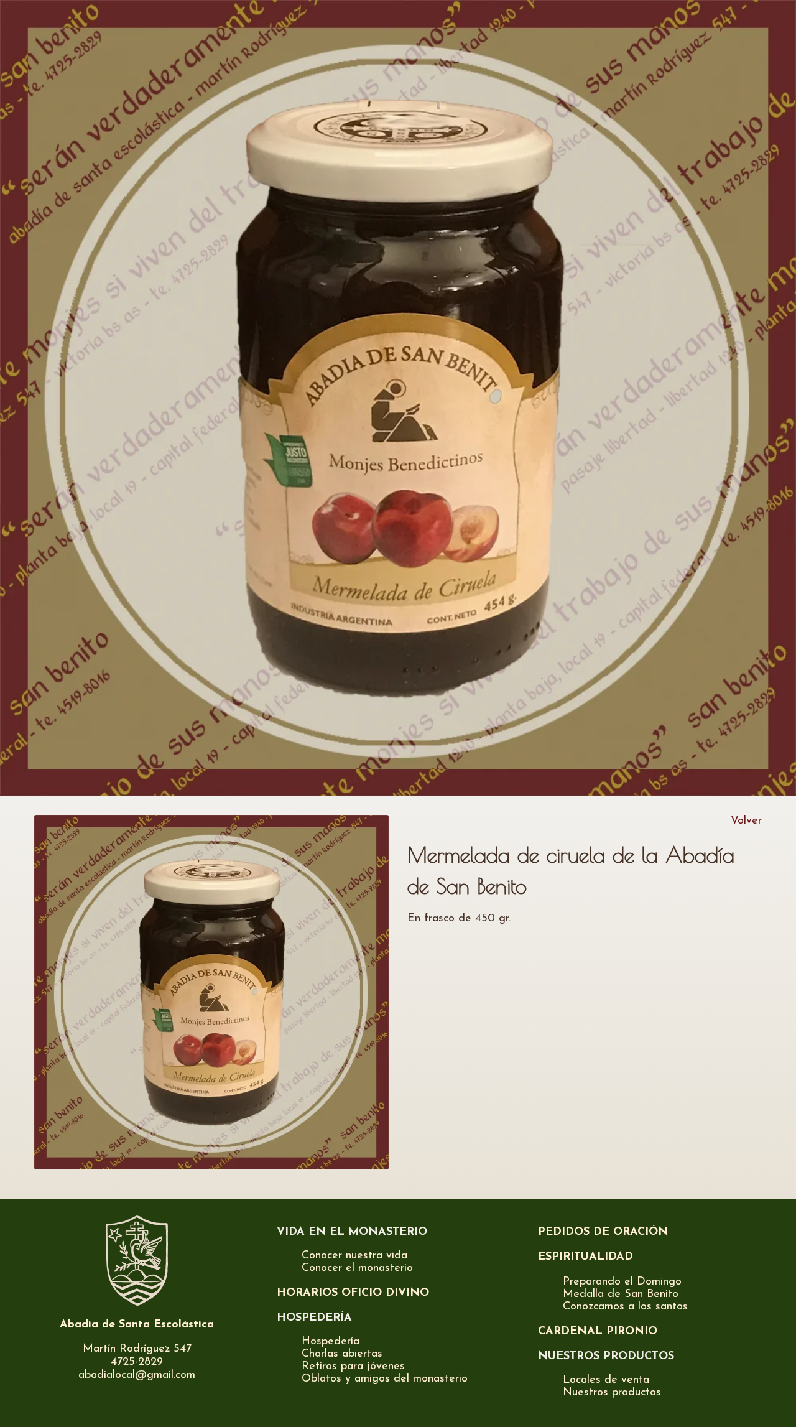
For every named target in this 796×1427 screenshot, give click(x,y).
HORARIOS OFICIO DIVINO (353, 1293)
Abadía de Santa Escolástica (137, 1325)
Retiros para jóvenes (353, 1366)
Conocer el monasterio (357, 1268)
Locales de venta (606, 1380)
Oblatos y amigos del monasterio (385, 1379)
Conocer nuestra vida (354, 1256)
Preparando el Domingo (622, 1282)
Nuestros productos (612, 1392)
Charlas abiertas (342, 1354)
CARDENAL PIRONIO (597, 1331)
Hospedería (330, 1341)
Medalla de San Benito (620, 1294)
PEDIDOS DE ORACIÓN (603, 1232)
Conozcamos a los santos (625, 1307)
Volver (746, 821)
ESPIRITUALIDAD (585, 1257)
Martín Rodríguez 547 (137, 1349)
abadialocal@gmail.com (136, 1375)
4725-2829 (137, 1362)
